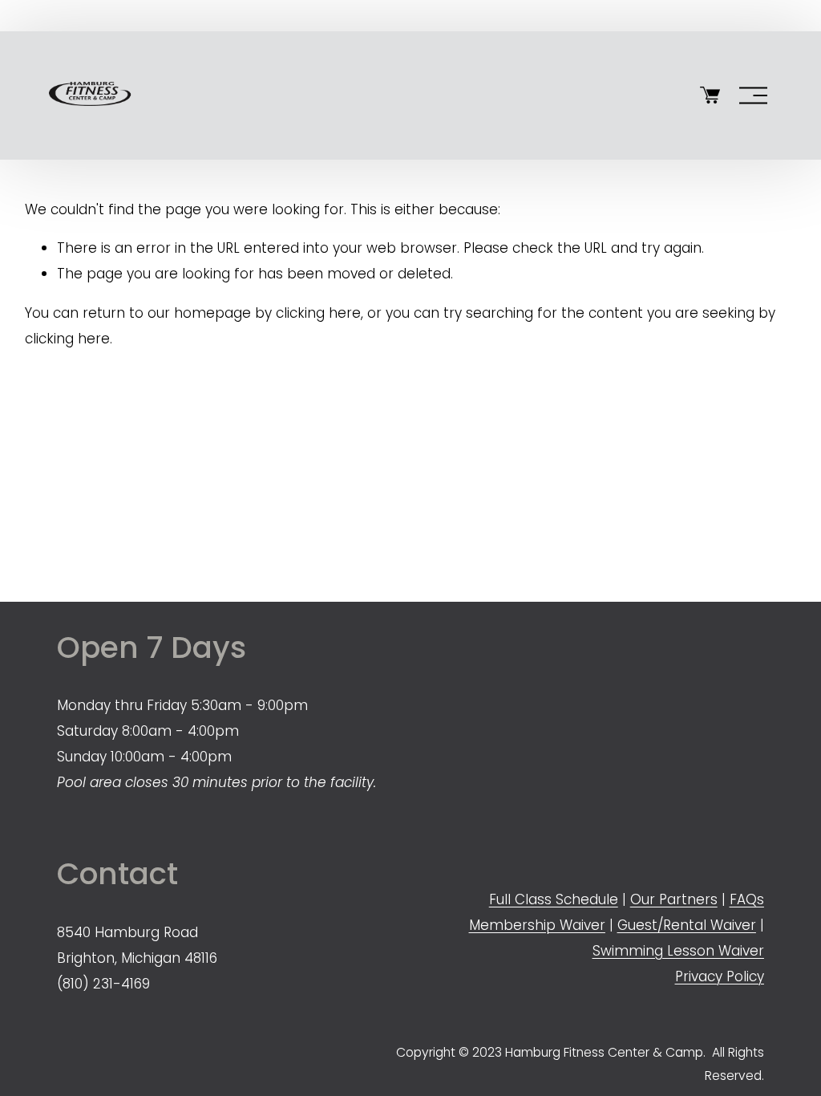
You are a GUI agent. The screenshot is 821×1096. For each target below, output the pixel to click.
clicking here (318, 313)
